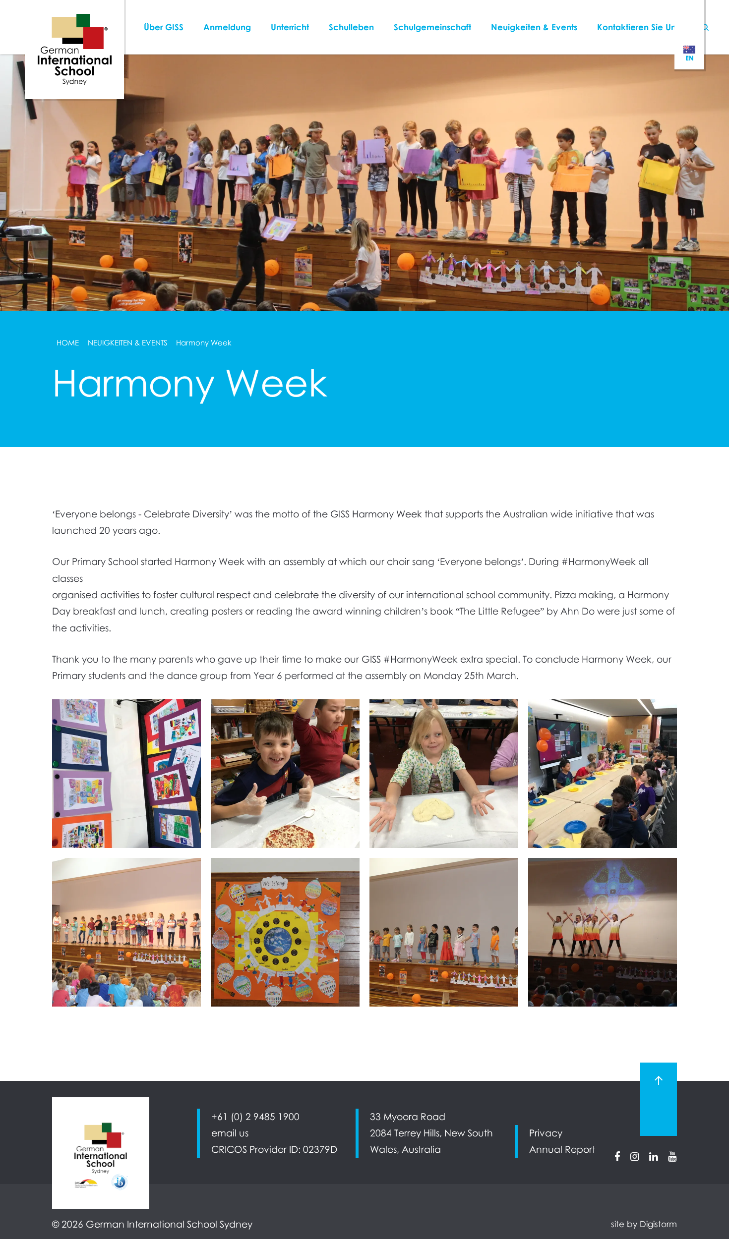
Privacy (545, 1132)
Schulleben (351, 27)
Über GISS (163, 27)
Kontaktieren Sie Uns (638, 27)
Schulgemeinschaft (432, 27)
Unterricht (290, 27)
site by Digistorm (644, 1224)
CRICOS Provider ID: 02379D (274, 1149)
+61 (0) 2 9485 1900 (255, 1116)
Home (68, 342)
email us (229, 1132)
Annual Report (562, 1149)
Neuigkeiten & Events (534, 27)
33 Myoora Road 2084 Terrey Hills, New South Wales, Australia (431, 1133)
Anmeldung (227, 27)
